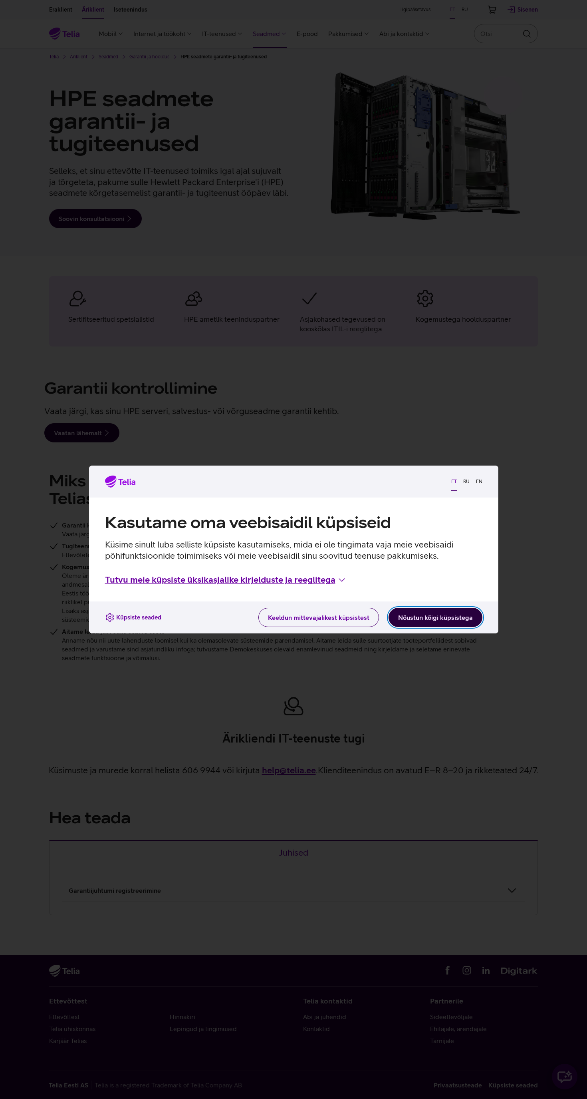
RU (466, 481)
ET (454, 481)
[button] (226, 579)
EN (479, 481)
